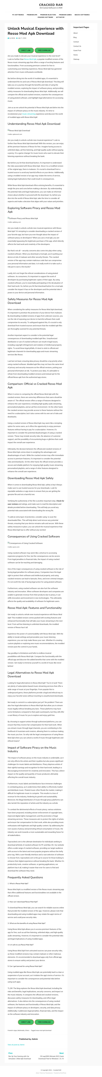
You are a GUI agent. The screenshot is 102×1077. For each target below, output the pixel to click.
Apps (15, 1030)
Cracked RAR (51, 5)
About (75, 33)
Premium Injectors (48, 15)
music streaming (28, 114)
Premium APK (32, 15)
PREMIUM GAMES (65, 15)
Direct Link (25, 50)
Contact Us (77, 46)
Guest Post (77, 50)
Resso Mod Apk (30, 59)
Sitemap (76, 59)
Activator (60, 17)
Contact (76, 42)
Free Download (44, 50)
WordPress (63, 1073)
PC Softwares (18, 15)
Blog (75, 37)
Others (27, 1030)
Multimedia (21, 1030)
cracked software (45, 17)
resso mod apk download (43, 1030)
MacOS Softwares (82, 15)
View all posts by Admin (16, 1045)
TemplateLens (49, 1073)
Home (75, 55)
